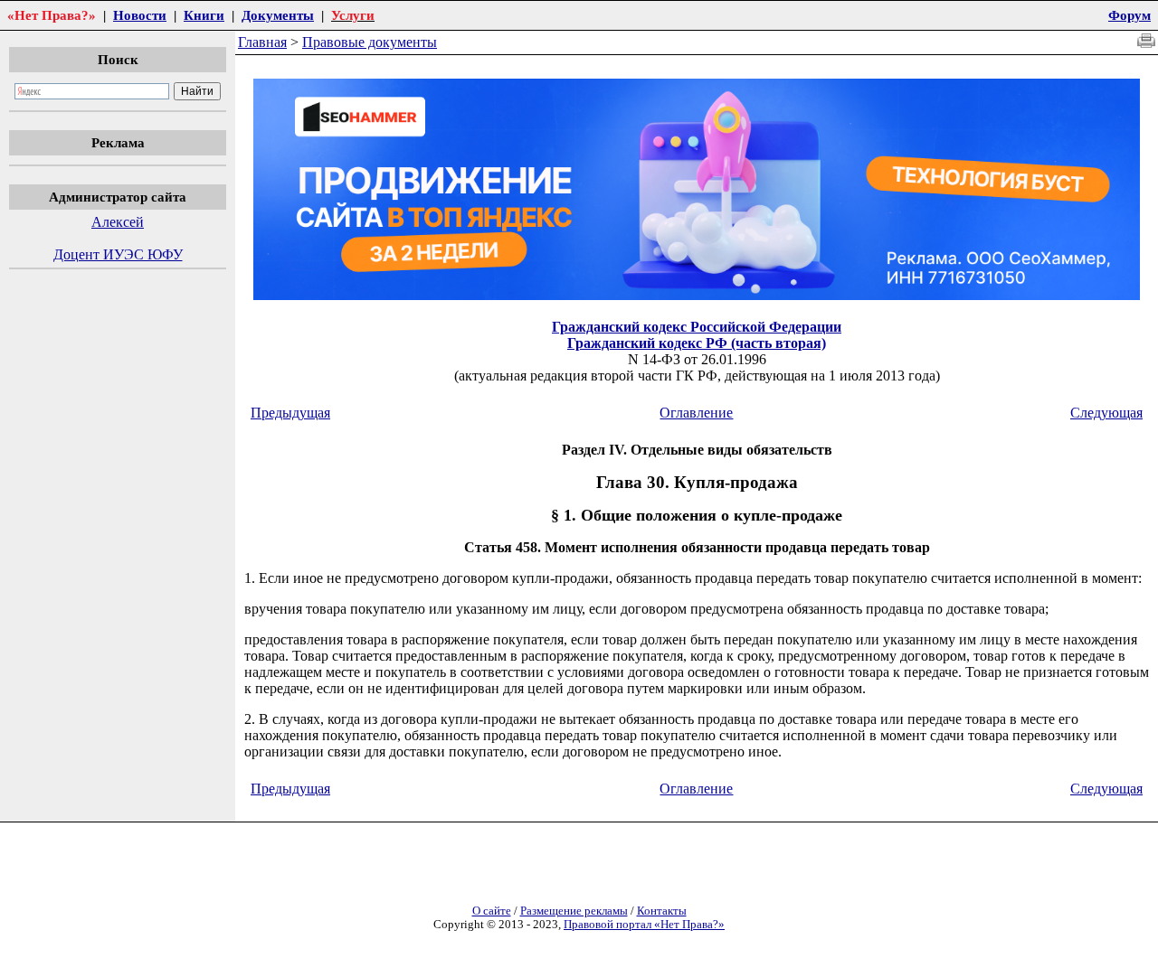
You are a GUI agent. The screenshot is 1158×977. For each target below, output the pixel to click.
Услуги (353, 15)
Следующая (1106, 412)
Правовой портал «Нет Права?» (644, 924)
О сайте (491, 911)
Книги (204, 15)
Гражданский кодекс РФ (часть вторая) (696, 343)
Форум (1129, 15)
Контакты (662, 911)
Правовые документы (369, 42)
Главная (262, 42)
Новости (139, 15)
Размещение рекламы (574, 911)
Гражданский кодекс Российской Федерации (696, 326)
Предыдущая (290, 412)
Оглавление (696, 412)
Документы (278, 15)
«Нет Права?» (51, 15)
